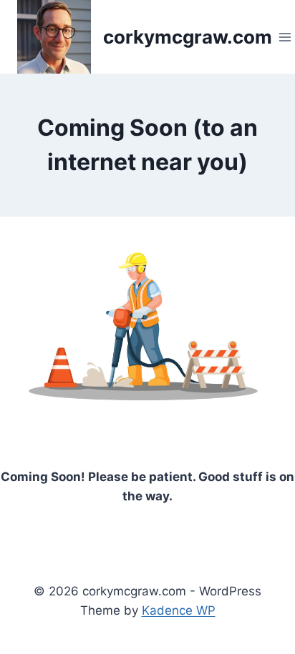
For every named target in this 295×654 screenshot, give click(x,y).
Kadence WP (179, 610)
